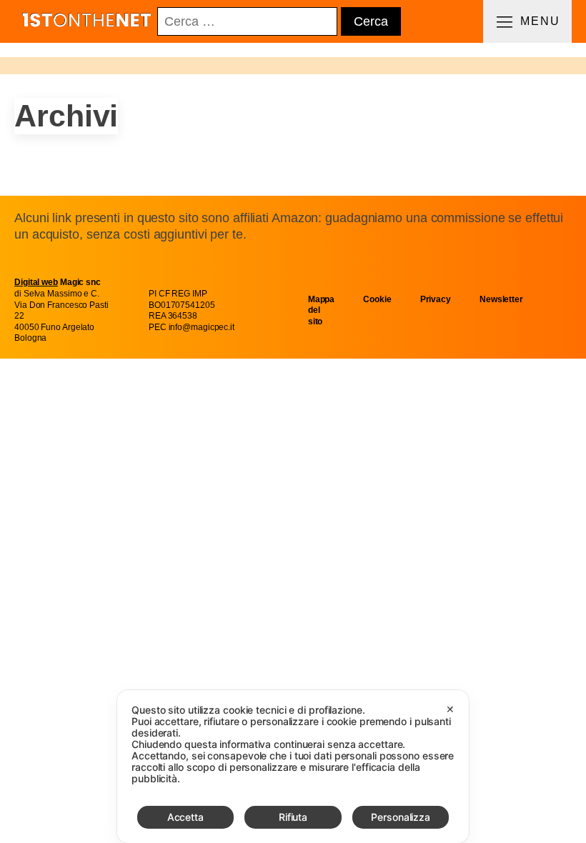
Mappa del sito (321, 310)
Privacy (435, 299)
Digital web (36, 282)
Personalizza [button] (400, 817)
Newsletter (501, 299)
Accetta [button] (185, 817)
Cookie (377, 299)
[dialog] (293, 766)
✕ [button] (450, 709)
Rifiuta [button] (293, 817)
